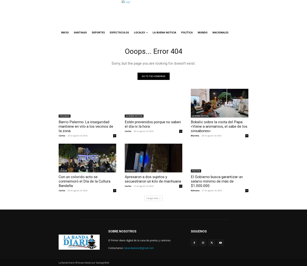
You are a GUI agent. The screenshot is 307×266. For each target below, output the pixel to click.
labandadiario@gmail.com (139, 248)
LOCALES (63, 171)
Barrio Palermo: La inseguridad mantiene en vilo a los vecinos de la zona (86, 126)
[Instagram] (203, 242)
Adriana (195, 190)
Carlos (62, 135)
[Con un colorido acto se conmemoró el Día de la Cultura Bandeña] (87, 158)
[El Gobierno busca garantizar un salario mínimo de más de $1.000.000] (219, 158)
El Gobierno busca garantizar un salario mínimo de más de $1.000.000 (217, 181)
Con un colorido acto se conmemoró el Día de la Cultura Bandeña (84, 181)
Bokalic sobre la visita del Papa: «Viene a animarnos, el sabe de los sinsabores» (219, 126)
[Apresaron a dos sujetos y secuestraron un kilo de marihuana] (153, 158)
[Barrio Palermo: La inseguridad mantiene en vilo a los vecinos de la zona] (87, 103)
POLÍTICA (196, 171)
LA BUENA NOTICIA (134, 116)
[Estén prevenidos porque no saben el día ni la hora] (153, 103)
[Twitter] (211, 242)
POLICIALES (64, 116)
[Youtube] (220, 242)
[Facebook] (194, 242)
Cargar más (152, 198)
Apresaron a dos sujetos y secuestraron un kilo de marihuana (153, 179)
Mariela (195, 135)
